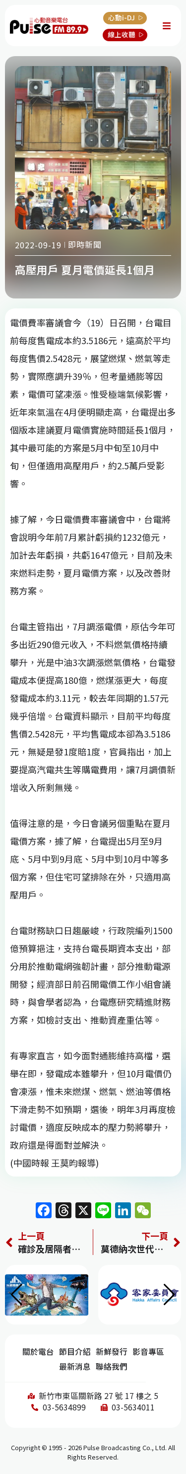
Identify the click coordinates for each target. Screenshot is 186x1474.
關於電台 (38, 1351)
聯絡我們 (111, 1366)
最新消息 (75, 1366)
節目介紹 (75, 1351)
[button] (169, 1295)
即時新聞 (85, 244)
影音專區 (148, 1351)
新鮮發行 (111, 1351)
